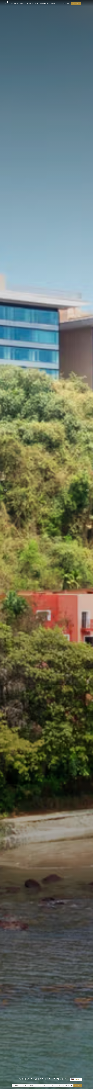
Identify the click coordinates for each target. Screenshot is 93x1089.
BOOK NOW (77, 1085)
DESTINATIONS (14, 3)
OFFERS (37, 3)
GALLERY (77, 1079)
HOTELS (22, 3)
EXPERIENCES (29, 3)
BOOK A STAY (76, 3)
